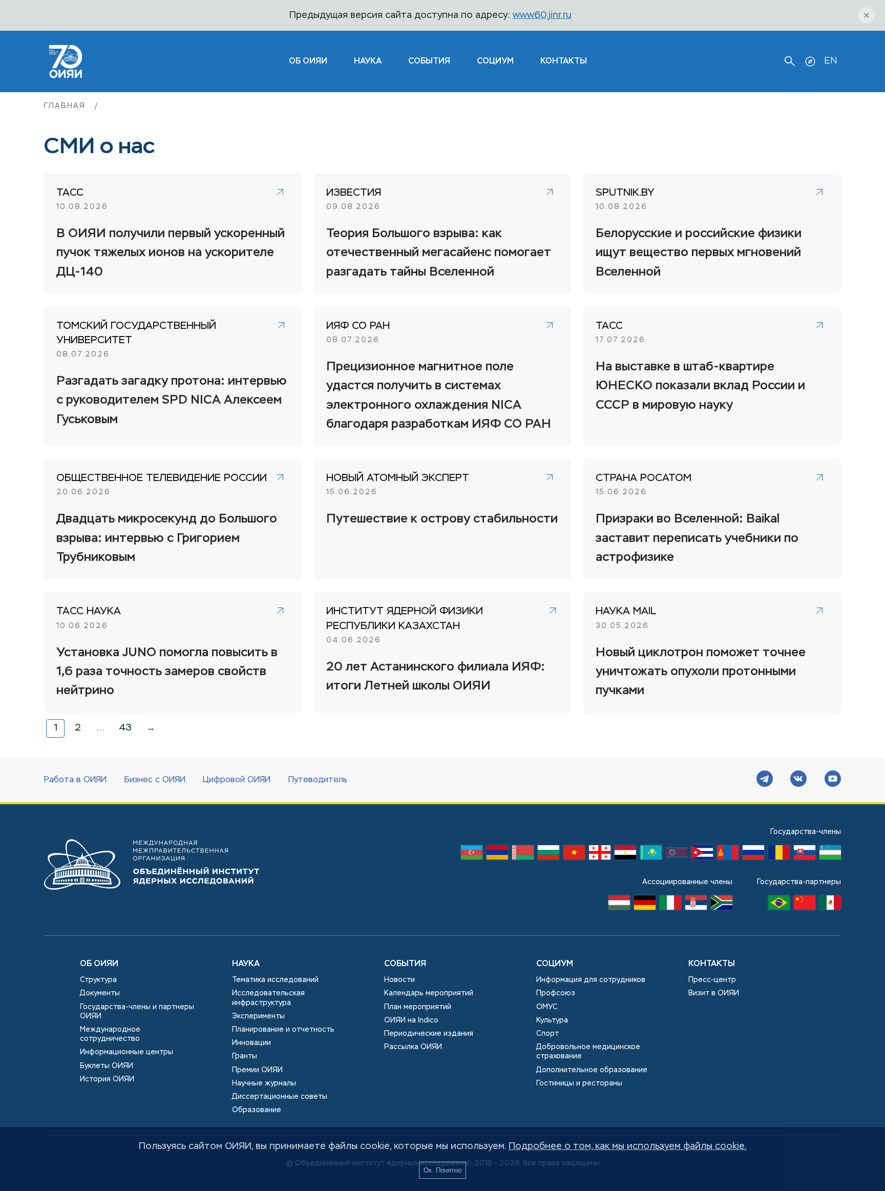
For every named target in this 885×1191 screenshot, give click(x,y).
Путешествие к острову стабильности (442, 519)
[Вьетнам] (574, 855)
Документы (100, 993)
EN (830, 61)
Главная (66, 106)
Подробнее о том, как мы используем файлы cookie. (628, 1146)
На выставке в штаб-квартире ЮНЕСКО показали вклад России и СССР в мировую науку (700, 386)
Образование (256, 1110)
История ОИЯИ (107, 1079)
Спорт (547, 1033)
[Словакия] (804, 855)
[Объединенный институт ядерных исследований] (151, 899)
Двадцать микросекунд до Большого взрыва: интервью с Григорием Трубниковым (166, 538)
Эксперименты (258, 1016)
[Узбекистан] (830, 855)
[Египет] (625, 855)
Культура (552, 1020)
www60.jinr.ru (542, 15)
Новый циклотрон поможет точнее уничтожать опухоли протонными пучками (701, 671)
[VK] (798, 780)
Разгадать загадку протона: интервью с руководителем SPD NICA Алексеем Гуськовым (171, 400)
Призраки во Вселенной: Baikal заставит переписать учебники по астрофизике (697, 538)
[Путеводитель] (810, 61)
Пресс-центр (712, 980)
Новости (399, 980)
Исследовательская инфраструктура (268, 998)
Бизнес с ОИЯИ (154, 780)
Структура (98, 980)
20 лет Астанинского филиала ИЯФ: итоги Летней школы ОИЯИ (435, 676)
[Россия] (753, 855)
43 (125, 728)
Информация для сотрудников (590, 980)
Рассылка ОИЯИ (413, 1047)
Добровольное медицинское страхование (588, 1051)
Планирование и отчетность (283, 1029)
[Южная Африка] (721, 905)
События (429, 61)
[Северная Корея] (676, 855)
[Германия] (645, 905)
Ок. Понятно (442, 1170)
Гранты (244, 1056)
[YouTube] (833, 780)
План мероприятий (417, 1007)
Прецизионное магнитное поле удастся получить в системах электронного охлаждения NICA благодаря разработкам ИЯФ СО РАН (438, 395)
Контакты (563, 61)
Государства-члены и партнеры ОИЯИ (137, 1012)
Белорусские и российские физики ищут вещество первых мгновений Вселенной (699, 252)
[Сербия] (696, 905)
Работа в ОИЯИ (75, 780)
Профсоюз (555, 993)
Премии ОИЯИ (257, 1070)
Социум (495, 61)
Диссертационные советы (279, 1096)
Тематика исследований (275, 980)
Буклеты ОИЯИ (106, 1066)
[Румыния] (779, 855)
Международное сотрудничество (110, 1034)
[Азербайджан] (471, 855)
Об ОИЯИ (99, 964)
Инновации (251, 1043)
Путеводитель (317, 780)
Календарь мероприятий (428, 993)
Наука (368, 61)
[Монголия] (728, 855)
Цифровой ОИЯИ (236, 780)
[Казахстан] (651, 855)
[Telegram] (764, 780)
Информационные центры (126, 1052)
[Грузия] (599, 855)
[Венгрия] (619, 905)
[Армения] (497, 855)
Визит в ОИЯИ (713, 993)
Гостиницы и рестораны (579, 1083)
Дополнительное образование (591, 1070)
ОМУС (547, 1007)
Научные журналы (264, 1083)
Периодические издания (428, 1033)
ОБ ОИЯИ (308, 61)
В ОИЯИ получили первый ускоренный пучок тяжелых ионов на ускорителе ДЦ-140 (170, 252)
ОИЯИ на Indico (411, 1020)
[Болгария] (548, 855)
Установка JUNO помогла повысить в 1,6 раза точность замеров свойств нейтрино (167, 671)
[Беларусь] (523, 855)
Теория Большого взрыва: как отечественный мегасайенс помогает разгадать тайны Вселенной (438, 252)
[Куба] (702, 855)
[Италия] (670, 905)
